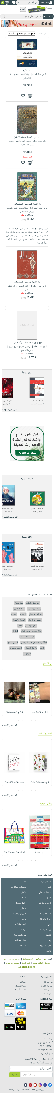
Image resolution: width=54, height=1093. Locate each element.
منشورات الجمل (34, 620)
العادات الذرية (18, 609)
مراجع (23, 919)
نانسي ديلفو (36, 511)
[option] (40, 692)
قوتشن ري (5, 404)
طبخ (49, 898)
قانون (48, 951)
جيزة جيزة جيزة (7, 566)
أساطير (23, 908)
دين (49, 924)
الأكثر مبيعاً (38, 963)
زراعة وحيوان (20, 903)
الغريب (14, 614)
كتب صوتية (28, 959)
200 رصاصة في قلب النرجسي (34, 642)
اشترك (14, 1075)
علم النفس (22, 946)
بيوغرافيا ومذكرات (18, 887)
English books (26, 967)
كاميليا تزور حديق (37, 508)
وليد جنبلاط (36, 569)
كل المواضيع (46, 882)
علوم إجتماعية (20, 935)
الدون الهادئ (12, 642)
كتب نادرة (26, 963)
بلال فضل (7, 569)
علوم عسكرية (45, 946)
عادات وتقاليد (20, 940)
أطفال (23, 892)
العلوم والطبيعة (20, 924)
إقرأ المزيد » (42, 243)
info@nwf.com (45, 1050)
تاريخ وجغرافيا (44, 903)
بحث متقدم (41, 959)
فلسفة (48, 935)
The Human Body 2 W (14, 852)
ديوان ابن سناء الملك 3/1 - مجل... (27, 343)
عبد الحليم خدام (36, 614)
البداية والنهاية (19, 620)
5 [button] (18, 720)
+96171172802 (46, 1046)
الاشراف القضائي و (37, 401)
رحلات (48, 940)
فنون (49, 887)
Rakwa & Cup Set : (14, 712)
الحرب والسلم (31, 626)
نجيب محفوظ (16, 648)
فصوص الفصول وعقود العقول (27, 137)
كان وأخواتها (39, 852)
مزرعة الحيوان (31, 648)
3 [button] (27, 720)
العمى (20, 626)
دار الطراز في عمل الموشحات (27, 282)
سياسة (23, 930)
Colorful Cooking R (40, 782)
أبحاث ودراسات (12, 963)
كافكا (42, 648)
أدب (49, 908)
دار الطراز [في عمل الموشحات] (27, 204)
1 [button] (35, 720)
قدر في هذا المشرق (37, 566)
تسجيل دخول (44, 2)
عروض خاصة (14, 959)
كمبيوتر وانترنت (19, 914)
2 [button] (31, 720)
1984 (15, 631)
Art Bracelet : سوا (40, 712)
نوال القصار (6, 511)
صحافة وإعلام (45, 914)
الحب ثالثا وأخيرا (7, 508)
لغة (25, 882)
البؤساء (23, 614)
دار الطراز (27, 70)
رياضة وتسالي (45, 930)
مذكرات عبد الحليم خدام (31, 631)
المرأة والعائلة (45, 919)
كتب (50, 959)
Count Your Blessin (14, 782)
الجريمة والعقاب (32, 603)
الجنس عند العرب (27, 637)
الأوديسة (27, 654)
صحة (24, 898)
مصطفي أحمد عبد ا (36, 404)
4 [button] (22, 720)
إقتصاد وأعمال (45, 892)
